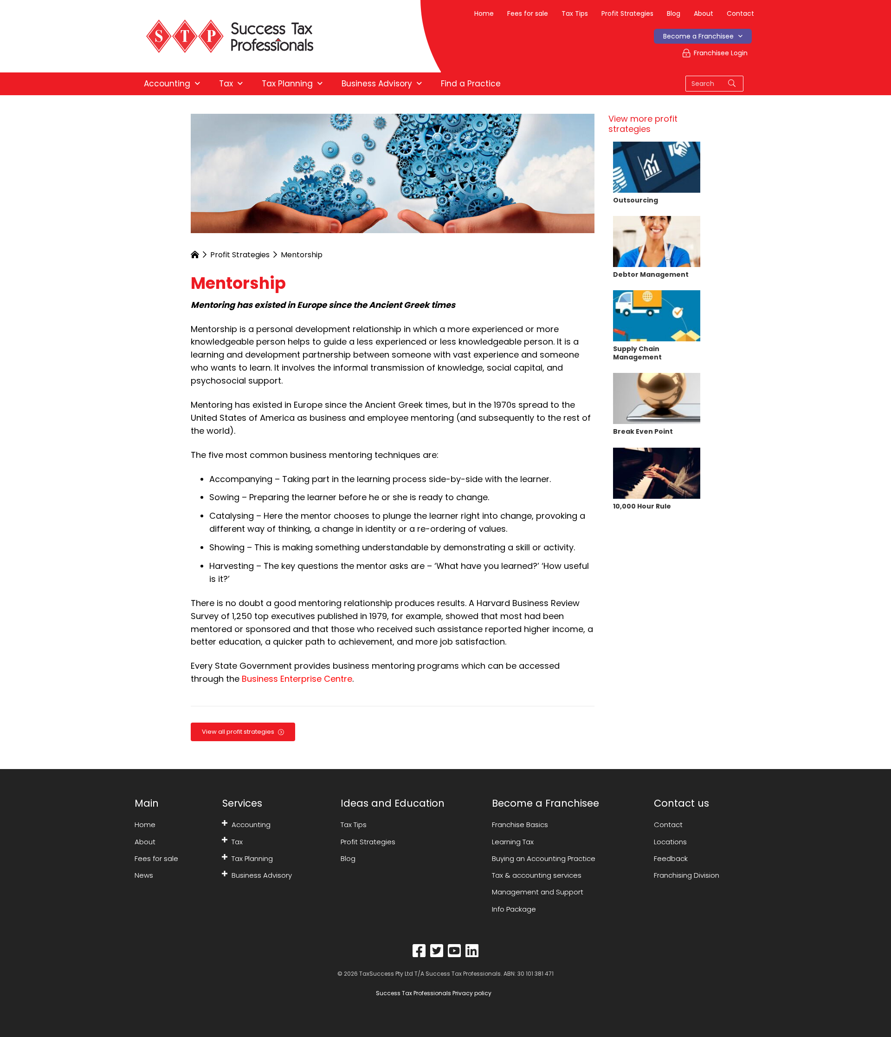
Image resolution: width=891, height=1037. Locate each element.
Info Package (514, 909)
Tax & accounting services (536, 875)
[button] (224, 823)
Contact (740, 13)
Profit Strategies (627, 13)
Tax (237, 842)
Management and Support (537, 892)
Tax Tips (575, 13)
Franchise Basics (520, 824)
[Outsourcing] (656, 166)
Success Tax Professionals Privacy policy (432, 993)
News (144, 875)
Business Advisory (262, 875)
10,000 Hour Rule (642, 506)
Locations (670, 842)
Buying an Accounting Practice (543, 858)
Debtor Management (651, 274)
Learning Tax (513, 842)
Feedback (671, 858)
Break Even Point (643, 431)
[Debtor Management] (656, 241)
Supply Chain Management (637, 353)
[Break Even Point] (656, 398)
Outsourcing (635, 200)
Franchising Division (686, 875)
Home (484, 13)
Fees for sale (527, 13)
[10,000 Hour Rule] (656, 472)
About (703, 13)
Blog (673, 13)
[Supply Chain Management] (656, 315)
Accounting (251, 824)
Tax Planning (252, 858)
